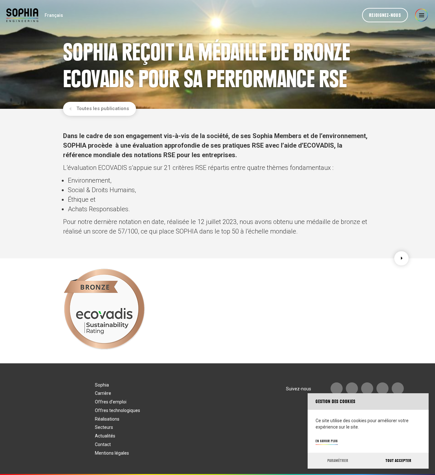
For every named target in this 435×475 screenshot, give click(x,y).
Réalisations (107, 419)
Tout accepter (398, 460)
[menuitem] (54, 15)
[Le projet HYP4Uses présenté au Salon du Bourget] (401, 258)
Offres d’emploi (110, 401)
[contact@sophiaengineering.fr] (352, 388)
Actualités (105, 435)
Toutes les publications (102, 108)
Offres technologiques (117, 410)
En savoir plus (327, 441)
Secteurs (104, 427)
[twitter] (398, 388)
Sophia (102, 385)
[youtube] (337, 388)
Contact (103, 444)
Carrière (103, 393)
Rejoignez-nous (385, 15)
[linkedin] (367, 388)
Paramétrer (337, 460)
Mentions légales (112, 453)
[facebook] (382, 388)
